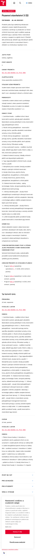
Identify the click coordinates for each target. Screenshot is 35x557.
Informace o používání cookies (10, 549)
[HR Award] (4, 552)
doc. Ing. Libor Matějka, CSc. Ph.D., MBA (14, 73)
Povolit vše (17, 532)
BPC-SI (12, 266)
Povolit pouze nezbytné (17, 542)
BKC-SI (12, 282)
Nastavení (17, 537)
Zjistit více (8, 526)
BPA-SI (12, 276)
